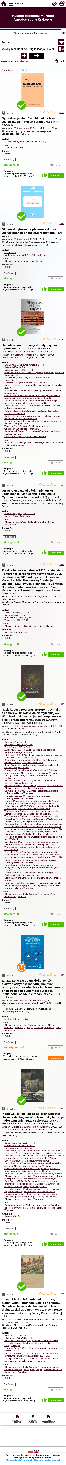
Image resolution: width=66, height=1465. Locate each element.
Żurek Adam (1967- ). (17, 747)
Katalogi (12, 1216)
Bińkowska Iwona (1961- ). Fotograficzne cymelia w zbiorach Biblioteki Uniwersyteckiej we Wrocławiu (33, 786)
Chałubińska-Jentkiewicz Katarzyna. (24, 365)
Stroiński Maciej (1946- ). (19, 617)
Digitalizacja (38, 442)
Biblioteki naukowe (37, 1025)
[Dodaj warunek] (24, 56)
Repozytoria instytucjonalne (40, 1027)
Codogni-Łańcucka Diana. (19, 1145)
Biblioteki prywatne (13, 1208)
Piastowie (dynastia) (14, 1205)
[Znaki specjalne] (62, 61)
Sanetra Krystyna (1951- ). (19, 513)
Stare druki (29, 1208)
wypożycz (56, 175)
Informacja (20, 1027)
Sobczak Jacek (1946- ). (18, 370)
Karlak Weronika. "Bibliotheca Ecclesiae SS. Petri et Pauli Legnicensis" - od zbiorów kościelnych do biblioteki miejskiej (33, 1151)
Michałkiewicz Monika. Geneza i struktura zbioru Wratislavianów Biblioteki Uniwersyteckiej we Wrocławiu (31, 815)
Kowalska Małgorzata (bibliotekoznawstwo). (25, 141)
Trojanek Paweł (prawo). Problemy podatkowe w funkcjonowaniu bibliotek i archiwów (27, 427)
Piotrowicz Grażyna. (16, 742)
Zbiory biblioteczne (13, 147)
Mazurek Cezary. (15, 615)
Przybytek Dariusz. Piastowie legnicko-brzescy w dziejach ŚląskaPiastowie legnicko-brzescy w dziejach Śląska (32, 1190)
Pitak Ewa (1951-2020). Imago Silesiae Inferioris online (31, 1340)
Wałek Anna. (10, 252)
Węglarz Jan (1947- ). (17, 620)
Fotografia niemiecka (51, 1367)
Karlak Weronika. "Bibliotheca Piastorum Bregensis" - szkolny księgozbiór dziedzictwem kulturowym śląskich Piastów (34, 1157)
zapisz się (56, 1058)
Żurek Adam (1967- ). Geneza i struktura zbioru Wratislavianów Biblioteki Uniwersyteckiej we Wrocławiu (31, 809)
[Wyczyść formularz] (56, 61)
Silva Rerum (17, 355)
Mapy (39, 1369)
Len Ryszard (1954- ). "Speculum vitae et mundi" (28, 1161)
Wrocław (22, 896)
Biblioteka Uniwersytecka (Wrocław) (21, 894)
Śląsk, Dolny (10, 1372)
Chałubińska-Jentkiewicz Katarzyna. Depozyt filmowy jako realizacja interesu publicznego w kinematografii (32, 396)
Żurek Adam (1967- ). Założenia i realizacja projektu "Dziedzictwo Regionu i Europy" (29, 751)
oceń (61, 112)
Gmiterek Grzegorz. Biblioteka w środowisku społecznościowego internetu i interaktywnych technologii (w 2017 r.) (33, 385)
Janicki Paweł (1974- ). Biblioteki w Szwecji (25, 436)
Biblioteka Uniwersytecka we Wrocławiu (31, 726)
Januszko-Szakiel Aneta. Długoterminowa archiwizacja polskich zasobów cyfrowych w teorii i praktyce (30, 401)
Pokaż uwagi (9, 160)
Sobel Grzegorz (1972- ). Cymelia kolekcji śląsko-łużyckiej (32, 806)
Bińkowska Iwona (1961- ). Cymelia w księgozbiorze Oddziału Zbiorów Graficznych (29, 781)
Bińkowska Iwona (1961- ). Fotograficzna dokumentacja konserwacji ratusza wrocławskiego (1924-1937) (31, 1354)
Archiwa (8, 442)
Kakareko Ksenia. (15, 367)
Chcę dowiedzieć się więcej (19, 1460)
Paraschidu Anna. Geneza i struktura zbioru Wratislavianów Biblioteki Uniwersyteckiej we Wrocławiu (33, 820)
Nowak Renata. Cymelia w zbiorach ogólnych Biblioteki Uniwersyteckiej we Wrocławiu (30, 861)
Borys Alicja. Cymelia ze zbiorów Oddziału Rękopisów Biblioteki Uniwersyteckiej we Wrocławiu (30, 761)
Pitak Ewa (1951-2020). (18, 744)
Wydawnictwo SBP (22, 128)
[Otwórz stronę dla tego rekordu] (33, 92)
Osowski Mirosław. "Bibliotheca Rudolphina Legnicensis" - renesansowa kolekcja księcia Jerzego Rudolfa (32, 1169)
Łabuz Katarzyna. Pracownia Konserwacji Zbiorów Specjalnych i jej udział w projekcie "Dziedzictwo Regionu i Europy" (32, 867)
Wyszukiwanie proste (11, 61)
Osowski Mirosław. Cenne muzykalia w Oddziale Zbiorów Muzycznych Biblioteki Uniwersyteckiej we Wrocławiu (31, 802)
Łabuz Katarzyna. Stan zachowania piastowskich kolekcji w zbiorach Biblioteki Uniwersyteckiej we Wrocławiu (32, 1164)
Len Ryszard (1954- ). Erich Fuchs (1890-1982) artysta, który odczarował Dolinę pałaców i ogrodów (31, 1359)
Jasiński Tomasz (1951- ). (16, 612)
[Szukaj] (36, 56)
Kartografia (29, 1369)
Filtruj (24, 70)
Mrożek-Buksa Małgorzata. (17, 516)
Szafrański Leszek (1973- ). (17, 1019)
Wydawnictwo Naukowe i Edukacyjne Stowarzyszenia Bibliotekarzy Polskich (25, 1001)
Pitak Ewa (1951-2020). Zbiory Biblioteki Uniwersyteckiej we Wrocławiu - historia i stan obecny (33, 756)
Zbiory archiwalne (54, 442)
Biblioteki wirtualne (13, 261)
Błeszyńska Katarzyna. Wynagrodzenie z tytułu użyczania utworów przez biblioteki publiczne (32, 417)
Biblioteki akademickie (15, 1025)
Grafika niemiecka (13, 1369)
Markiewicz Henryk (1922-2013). (25, 255)
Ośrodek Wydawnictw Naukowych (27, 596)
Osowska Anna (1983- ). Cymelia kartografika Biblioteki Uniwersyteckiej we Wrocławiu (31, 792)
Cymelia (45, 894)
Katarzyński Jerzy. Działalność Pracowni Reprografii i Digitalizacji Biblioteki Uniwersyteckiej (30, 873)
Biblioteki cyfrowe (22, 442)
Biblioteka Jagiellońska (22, 503)
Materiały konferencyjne (16, 632)
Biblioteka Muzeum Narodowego (30, 33)
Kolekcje (25, 61)
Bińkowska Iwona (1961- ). (19, 1143)
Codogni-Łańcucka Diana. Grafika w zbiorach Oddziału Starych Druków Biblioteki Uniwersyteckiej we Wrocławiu (31, 771)
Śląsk (59, 1208)
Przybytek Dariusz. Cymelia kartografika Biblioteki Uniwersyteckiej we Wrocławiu (28, 797)
